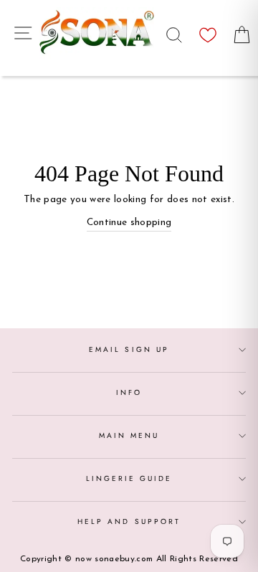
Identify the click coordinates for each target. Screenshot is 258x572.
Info (129, 392)
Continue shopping (129, 222)
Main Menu (129, 435)
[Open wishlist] (208, 31)
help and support (129, 521)
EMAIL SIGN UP (129, 349)
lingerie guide (129, 478)
